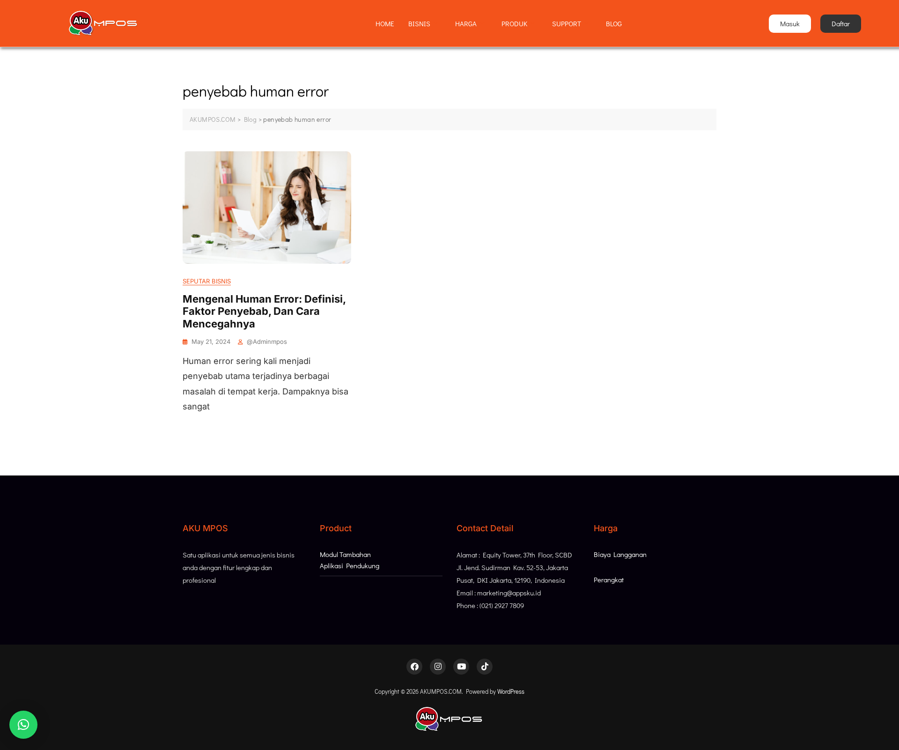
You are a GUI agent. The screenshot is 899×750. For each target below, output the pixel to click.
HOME (385, 23)
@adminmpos (267, 341)
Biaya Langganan (620, 554)
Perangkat (609, 579)
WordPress (510, 691)
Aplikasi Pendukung (349, 565)
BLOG (614, 23)
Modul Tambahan (345, 554)
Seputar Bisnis (207, 281)
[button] (23, 725)
